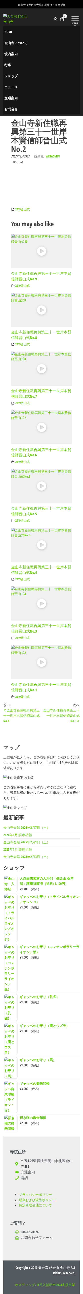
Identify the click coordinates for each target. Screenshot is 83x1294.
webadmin (53, 156)
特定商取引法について (35, 1205)
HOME (8, 32)
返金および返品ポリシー (37, 1200)
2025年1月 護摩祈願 (17, 849)
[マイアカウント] (55, 19)
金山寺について (16, 43)
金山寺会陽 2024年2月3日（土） (26, 856)
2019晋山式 (22, 209)
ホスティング (25, 1285)
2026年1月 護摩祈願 (17, 835)
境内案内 (11, 54)
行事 (7, 65)
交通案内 (11, 98)
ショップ (11, 76)
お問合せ (11, 109)
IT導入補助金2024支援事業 (56, 1285)
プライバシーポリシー (35, 1194)
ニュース (11, 87)
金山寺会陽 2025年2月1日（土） (26, 842)
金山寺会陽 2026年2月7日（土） (26, 827)
